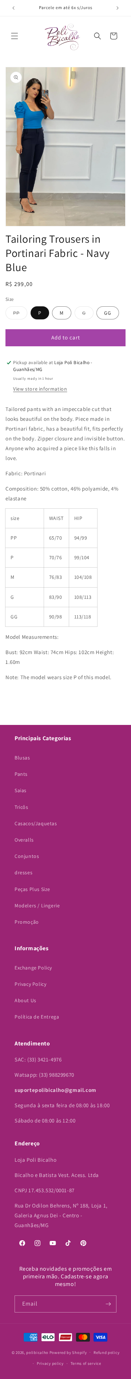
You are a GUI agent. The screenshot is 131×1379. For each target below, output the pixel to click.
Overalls (24, 839)
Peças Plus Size (32, 889)
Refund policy (106, 1352)
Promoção (27, 922)
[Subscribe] (108, 1304)
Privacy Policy (30, 984)
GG (107, 313)
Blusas (22, 757)
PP (20, 314)
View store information (40, 389)
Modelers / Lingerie (37, 905)
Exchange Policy (33, 967)
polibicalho (37, 1352)
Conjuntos (27, 856)
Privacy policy (50, 1363)
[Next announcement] (118, 8)
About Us (25, 1000)
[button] (15, 36)
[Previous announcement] (13, 8)
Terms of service (86, 1363)
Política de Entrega (37, 1016)
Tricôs (21, 807)
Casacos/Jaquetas (36, 823)
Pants (21, 774)
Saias (21, 790)
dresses (23, 872)
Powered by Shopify (68, 1352)
